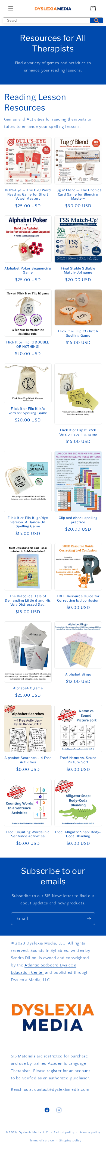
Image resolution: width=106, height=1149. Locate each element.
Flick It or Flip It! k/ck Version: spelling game (78, 432)
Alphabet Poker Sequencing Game (27, 270)
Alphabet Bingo (78, 674)
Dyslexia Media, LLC (33, 1132)
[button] (11, 9)
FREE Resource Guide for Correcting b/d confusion (78, 598)
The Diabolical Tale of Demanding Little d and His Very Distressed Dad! (28, 600)
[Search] (96, 20)
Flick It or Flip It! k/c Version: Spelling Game (27, 411)
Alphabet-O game (28, 688)
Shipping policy (70, 1140)
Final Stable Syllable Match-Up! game (78, 270)
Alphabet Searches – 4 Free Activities (28, 760)
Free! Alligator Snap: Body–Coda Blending (78, 834)
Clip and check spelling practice (78, 520)
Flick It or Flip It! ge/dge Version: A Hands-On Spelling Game (28, 522)
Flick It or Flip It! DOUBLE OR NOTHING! (27, 344)
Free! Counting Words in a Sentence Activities (28, 834)
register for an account (68, 1071)
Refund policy (64, 1132)
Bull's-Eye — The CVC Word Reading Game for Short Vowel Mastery (28, 194)
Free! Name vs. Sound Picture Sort (78, 760)
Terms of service (42, 1140)
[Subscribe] (89, 918)
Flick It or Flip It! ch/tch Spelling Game (78, 333)
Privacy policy (89, 1132)
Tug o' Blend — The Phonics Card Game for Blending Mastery (78, 194)
